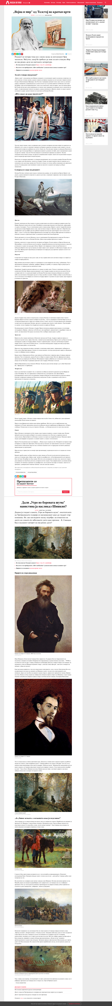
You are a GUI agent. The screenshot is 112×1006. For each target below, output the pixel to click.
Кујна (63, 2)
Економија (47, 2)
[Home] (7, 2)
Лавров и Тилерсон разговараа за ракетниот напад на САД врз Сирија (96, 51)
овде (21, 998)
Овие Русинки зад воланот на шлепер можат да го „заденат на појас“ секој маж (95, 22)
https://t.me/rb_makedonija (43, 563)
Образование (80, 2)
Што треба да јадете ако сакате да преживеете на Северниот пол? (96, 79)
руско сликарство (21, 983)
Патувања (99, 2)
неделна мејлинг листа (35, 70)
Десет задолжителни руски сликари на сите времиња (31, 994)
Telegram (69, 54)
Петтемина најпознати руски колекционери (28, 989)
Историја (58, 2)
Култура (53, 2)
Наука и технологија (91, 2)
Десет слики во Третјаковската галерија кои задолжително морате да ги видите (39, 992)
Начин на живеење (71, 2)
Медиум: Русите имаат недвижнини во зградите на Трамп (95, 37)
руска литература (20, 472)
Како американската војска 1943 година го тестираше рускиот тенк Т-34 (94, 107)
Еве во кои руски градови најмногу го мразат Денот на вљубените (95, 135)
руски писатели (32, 472)
